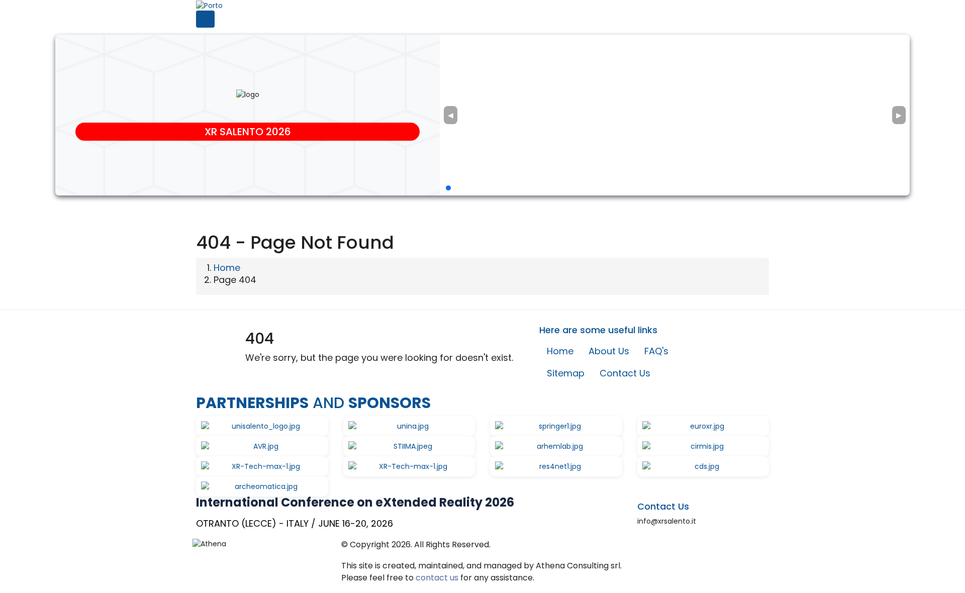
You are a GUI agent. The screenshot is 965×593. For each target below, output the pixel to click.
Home (227, 267)
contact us (437, 577)
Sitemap (566, 373)
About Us (609, 351)
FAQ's (656, 351)
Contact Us (625, 373)
